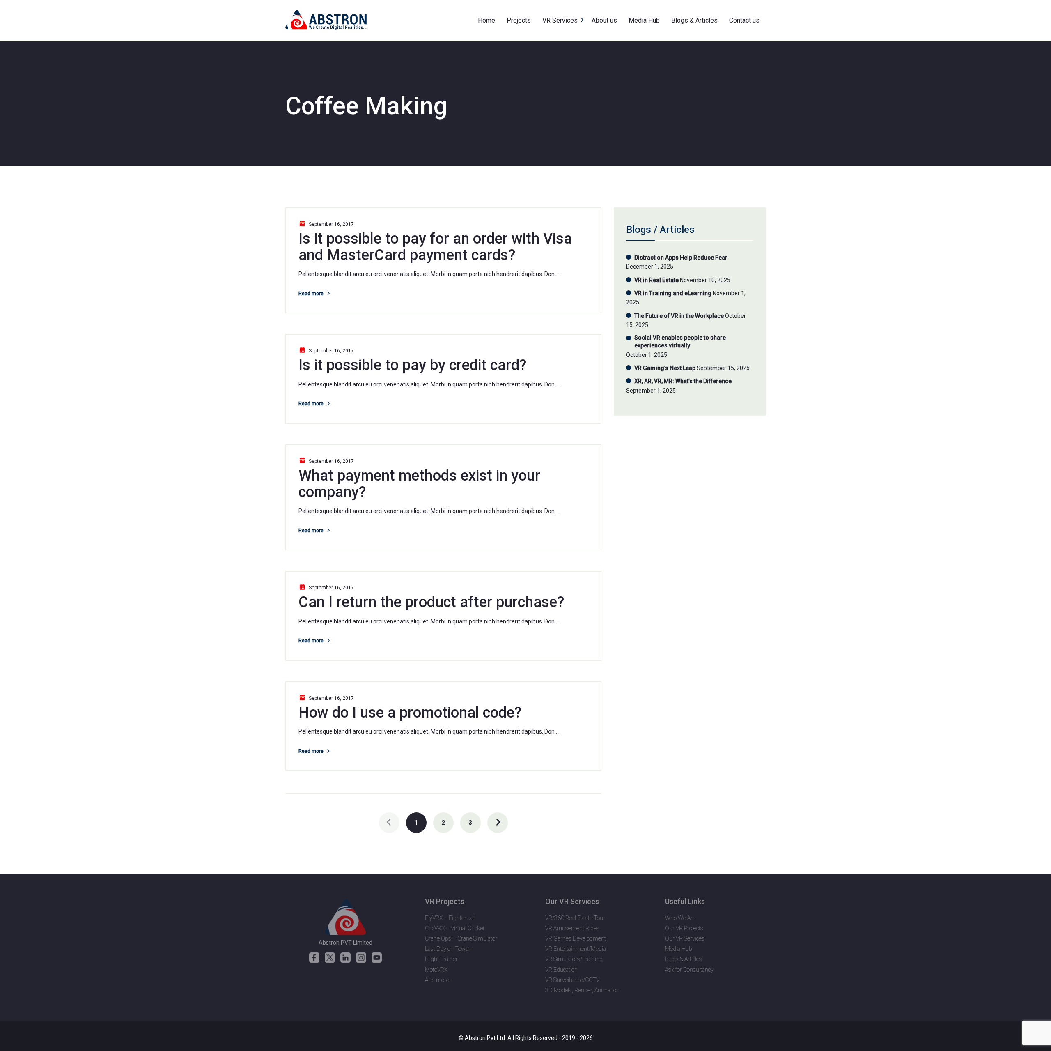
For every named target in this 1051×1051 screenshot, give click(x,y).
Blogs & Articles (683, 959)
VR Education (561, 969)
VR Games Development (575, 938)
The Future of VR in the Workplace (679, 316)
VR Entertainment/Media (575, 948)
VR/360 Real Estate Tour (575, 918)
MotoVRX (436, 969)
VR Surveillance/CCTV (572, 980)
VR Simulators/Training (574, 959)
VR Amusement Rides (572, 928)
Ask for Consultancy (689, 969)
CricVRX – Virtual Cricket (454, 928)
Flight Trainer (441, 959)
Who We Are (680, 918)
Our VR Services (684, 938)
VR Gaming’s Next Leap (664, 368)
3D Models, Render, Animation (582, 990)
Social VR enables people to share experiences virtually (680, 341)
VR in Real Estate (656, 280)
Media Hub (678, 948)
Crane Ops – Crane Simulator (461, 938)
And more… (439, 980)
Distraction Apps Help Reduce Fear (680, 257)
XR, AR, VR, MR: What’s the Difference (683, 381)
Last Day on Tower (447, 948)
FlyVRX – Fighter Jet (450, 918)
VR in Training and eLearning (672, 293)
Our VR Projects (684, 928)
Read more (311, 294)
